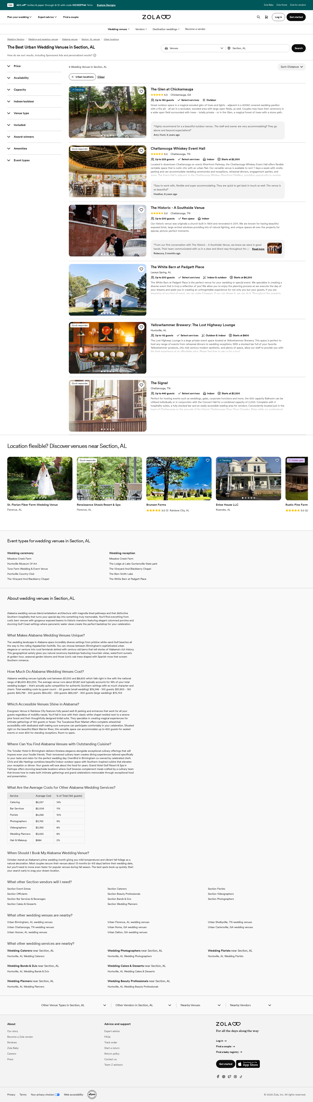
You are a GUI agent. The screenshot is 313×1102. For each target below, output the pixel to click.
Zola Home (281, 5)
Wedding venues (117, 29)
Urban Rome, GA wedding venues (127, 927)
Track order (110, 1042)
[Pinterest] (224, 1077)
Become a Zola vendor (20, 1036)
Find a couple (71, 17)
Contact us (110, 1059)
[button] (222, 48)
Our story (12, 1031)
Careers (11, 1053)
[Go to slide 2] (104, 136)
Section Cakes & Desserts (21, 904)
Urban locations (111, 39)
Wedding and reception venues (43, 39)
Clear (101, 77)
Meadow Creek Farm (19, 558)
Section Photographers (221, 898)
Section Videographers (221, 893)
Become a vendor (195, 29)
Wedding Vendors (15, 39)
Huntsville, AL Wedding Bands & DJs (28, 971)
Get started (225, 1064)
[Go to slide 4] (110, 136)
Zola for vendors (298, 5)
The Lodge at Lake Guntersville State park (133, 563)
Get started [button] (296, 17)
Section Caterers (117, 888)
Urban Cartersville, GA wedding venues (230, 927)
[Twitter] (229, 1077)
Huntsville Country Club (20, 573)
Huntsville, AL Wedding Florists (225, 956)
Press (10, 1059)
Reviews (12, 1042)
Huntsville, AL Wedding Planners (25, 986)
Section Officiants (17, 893)
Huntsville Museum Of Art (22, 563)
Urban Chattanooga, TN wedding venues (30, 927)
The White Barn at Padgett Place (127, 578)
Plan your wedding (18, 17)
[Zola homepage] (156, 17)
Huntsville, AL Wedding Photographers (130, 956)
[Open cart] (266, 17)
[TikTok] (241, 1077)
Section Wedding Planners (122, 904)
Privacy (11, 1094)
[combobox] (258, 48)
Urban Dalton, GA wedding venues (127, 932)
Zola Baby (269, 5)
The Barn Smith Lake (121, 573)
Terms (90, 5)
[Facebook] (218, 1077)
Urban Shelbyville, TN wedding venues (230, 922)
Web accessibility (73, 1094)
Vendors (140, 29)
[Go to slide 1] (101, 136)
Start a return (112, 1048)
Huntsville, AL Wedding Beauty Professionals (133, 986)
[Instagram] (235, 1077)
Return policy (111, 1053)
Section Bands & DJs (119, 898)
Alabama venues (70, 39)
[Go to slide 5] (113, 136)
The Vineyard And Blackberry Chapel (28, 578)
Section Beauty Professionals (124, 893)
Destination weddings (165, 29)
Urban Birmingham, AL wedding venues (30, 922)
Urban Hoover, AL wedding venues (27, 932)
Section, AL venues (91, 39)
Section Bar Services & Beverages (26, 898)
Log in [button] (278, 17)
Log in (219, 1040)
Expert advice (46, 17)
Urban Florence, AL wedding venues (128, 922)
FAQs (107, 1036)
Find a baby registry (227, 1052)
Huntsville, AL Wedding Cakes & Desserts (131, 971)
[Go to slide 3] (107, 136)
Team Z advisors (113, 1064)
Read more (258, 249)
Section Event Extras (19, 888)
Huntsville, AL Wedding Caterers (25, 956)
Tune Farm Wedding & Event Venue (27, 568)
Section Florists (216, 888)
